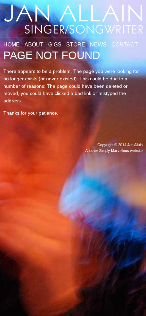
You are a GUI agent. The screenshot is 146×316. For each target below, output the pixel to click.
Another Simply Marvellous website (114, 151)
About (33, 44)
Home (11, 44)
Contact (124, 44)
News (98, 44)
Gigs (54, 44)
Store (75, 44)
